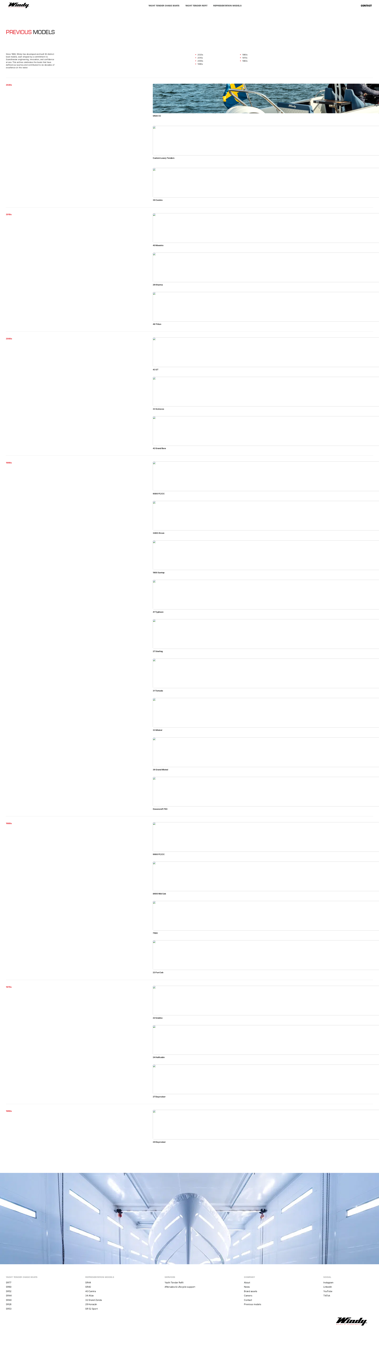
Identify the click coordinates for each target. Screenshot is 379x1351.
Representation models (227, 5)
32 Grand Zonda (93, 1294)
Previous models (252, 1299)
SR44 (9, 1290)
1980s (245, 54)
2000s (200, 61)
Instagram (328, 1277)
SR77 (8, 1277)
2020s (200, 54)
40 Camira (90, 1286)
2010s (200, 58)
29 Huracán (91, 1299)
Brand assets (250, 1286)
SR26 (8, 1299)
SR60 (8, 1281)
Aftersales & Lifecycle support (180, 1281)
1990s (200, 64)
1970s (244, 58)
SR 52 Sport (91, 1303)
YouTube (327, 1286)
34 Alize (89, 1290)
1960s (245, 61)
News (247, 1281)
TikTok (326, 1290)
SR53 (9, 1303)
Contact (366, 5)
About (247, 1277)
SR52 (8, 1286)
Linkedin (327, 1281)
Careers (248, 1290)
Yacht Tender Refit (174, 1277)
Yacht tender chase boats (163, 5)
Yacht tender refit (196, 5)
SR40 (9, 1294)
